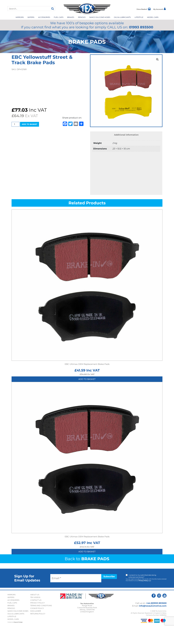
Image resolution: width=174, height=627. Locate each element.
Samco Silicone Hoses (99, 17)
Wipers (30, 17)
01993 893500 (141, 27)
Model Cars (152, 17)
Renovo (82, 17)
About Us (34, 595)
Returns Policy (37, 614)
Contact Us (35, 600)
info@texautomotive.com (153, 606)
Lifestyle (139, 17)
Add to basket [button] (87, 379)
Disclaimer (35, 611)
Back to (87, 558)
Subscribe (109, 576)
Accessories (44, 17)
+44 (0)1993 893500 (156, 603)
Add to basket (29, 124)
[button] (157, 59)
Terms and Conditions (41, 606)
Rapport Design (18, 622)
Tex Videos (35, 597)
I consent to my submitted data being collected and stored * (142, 576)
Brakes (70, 17)
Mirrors (20, 17)
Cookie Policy (37, 608)
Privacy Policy (143, 580)
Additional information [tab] (126, 134)
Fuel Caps (58, 17)
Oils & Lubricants (122, 17)
